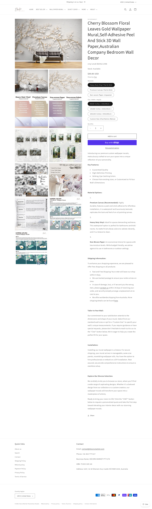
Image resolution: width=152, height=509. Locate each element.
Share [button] (92, 415)
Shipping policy (78, 504)
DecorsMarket (23, 504)
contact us (104, 288)
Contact (17, 457)
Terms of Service (20, 477)
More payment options (112, 148)
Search (17, 453)
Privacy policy (55, 504)
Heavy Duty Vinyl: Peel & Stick (101, 85)
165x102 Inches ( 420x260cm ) (101, 114)
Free (95, 77)
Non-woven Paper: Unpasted (101, 95)
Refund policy (20, 465)
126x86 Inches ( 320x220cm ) (100, 109)
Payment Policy (20, 469)
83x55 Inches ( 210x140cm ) (100, 104)
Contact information (91, 504)
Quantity (90, 124)
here (116, 300)
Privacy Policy (19, 473)
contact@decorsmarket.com (93, 449)
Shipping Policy (20, 461)
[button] (41, 9)
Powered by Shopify (33, 504)
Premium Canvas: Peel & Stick (101, 90)
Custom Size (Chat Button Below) (102, 119)
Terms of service (66, 504)
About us (18, 449)
